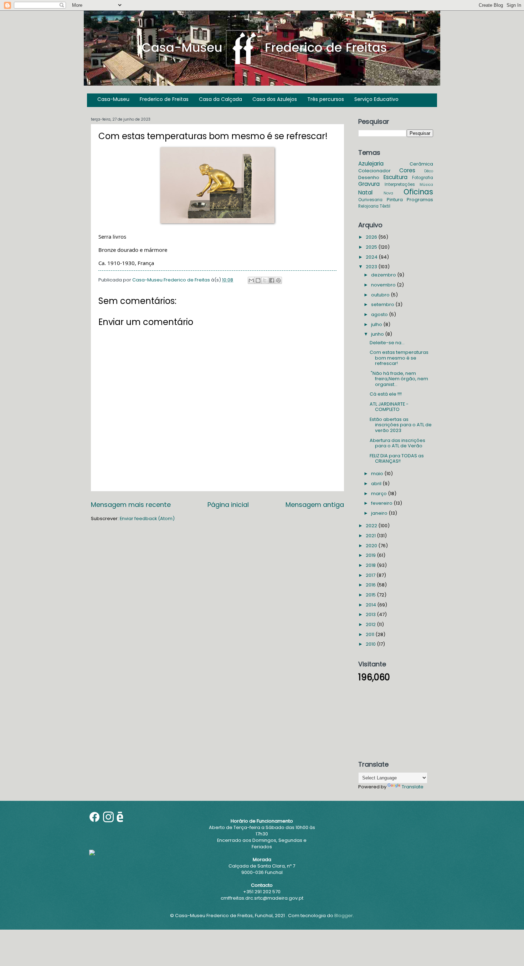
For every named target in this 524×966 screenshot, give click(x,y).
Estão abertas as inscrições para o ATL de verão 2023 (401, 425)
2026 (372, 237)
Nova (388, 193)
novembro (384, 284)
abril (376, 483)
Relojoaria (368, 206)
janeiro (380, 513)
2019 (371, 555)
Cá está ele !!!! (386, 394)
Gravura (369, 184)
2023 (372, 266)
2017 (371, 575)
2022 (372, 525)
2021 (371, 535)
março (379, 493)
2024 (372, 257)
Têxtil (385, 206)
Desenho (368, 177)
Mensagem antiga (315, 504)
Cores (407, 170)
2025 (372, 247)
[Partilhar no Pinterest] (278, 280)
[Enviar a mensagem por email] (251, 280)
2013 (371, 614)
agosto (380, 314)
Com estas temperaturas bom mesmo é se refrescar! (399, 358)
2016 (371, 584)
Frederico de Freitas (164, 99)
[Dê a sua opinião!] (258, 280)
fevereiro (382, 503)
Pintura (395, 199)
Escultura (395, 177)
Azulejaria (371, 163)
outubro (381, 294)
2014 (371, 604)
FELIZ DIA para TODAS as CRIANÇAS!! (397, 458)
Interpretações (400, 184)
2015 (371, 594)
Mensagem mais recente (131, 504)
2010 (371, 644)
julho (377, 324)
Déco (428, 171)
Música (426, 184)
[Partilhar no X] (264, 280)
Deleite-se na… (387, 342)
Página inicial (228, 504)
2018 (371, 565)
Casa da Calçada (220, 99)
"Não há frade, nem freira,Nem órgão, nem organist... (399, 379)
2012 (371, 624)
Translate (412, 786)
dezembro (384, 274)
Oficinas (418, 192)
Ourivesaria (370, 200)
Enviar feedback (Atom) (147, 518)
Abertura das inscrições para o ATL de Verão (397, 443)
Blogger (343, 915)
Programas (420, 199)
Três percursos (325, 99)
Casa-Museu (113, 99)
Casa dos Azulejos (274, 99)
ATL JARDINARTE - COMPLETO (389, 407)
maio (377, 473)
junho (378, 334)
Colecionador (374, 170)
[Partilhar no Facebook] (271, 280)
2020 (372, 545)
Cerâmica (421, 164)
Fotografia (422, 178)
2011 (370, 634)
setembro (383, 304)
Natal (365, 192)
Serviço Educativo (376, 99)
